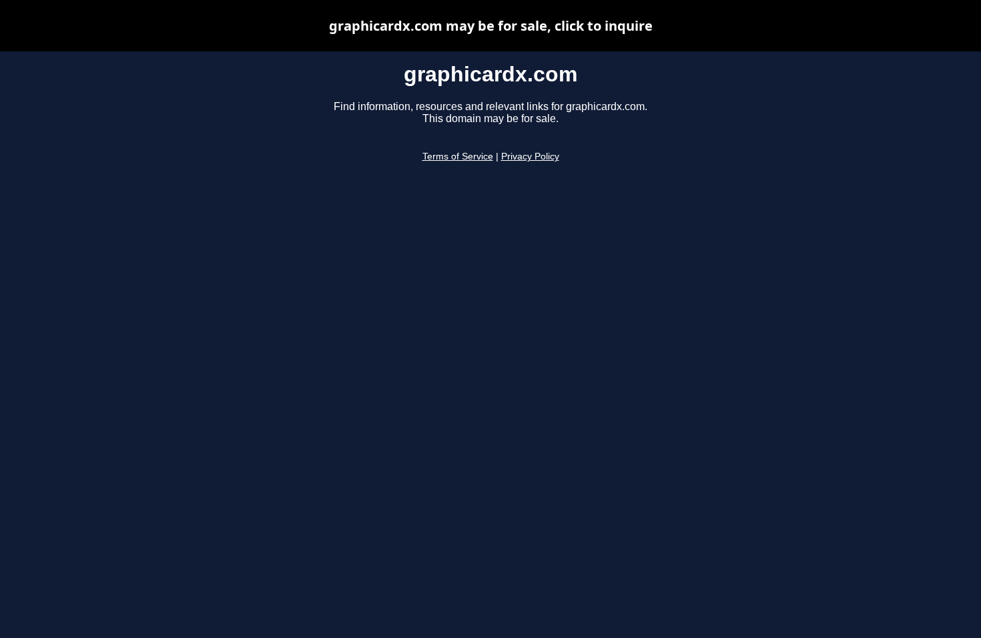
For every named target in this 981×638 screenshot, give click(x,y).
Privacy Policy (530, 156)
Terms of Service (457, 156)
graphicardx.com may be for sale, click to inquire (491, 26)
